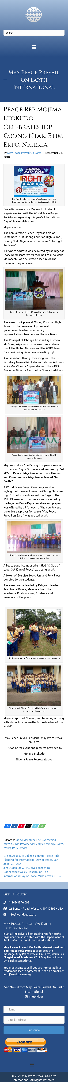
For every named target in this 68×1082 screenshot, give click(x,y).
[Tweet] (28, 826)
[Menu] (34, 47)
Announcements (26, 839)
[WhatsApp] (42, 826)
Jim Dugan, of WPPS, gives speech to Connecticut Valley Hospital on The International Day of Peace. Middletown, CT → (32, 871)
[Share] (7, 826)
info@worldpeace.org (22, 914)
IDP (40, 839)
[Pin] (21, 826)
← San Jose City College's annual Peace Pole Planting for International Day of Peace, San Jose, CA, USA (31, 859)
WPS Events (19, 847)
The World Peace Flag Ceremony (34, 843)
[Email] (35, 826)
